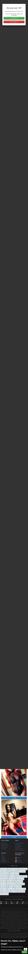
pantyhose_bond (23, 869)
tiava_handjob (4, 886)
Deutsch (14, 902)
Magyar (9, 903)
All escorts (3, 849)
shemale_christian (13, 869)
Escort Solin (4, 843)
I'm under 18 (14, 22)
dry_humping (12, 879)
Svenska (25, 903)
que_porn (12, 876)
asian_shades (18, 886)
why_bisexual (4, 879)
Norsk (14, 903)
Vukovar (19, 860)
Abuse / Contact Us (12, 931)
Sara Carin (3, 858)
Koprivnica (19, 861)
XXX (15, 798)
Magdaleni (3, 860)
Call (25, 952)
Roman (19, 903)
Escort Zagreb (4, 847)
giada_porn (21, 884)
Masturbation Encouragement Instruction (18, 846)
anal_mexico (12, 889)
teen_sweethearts (14, 874)
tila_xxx (11, 886)
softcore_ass (22, 891)
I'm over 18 (15, 18)
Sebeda (3, 857)
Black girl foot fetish (19, 843)
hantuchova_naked (20, 889)
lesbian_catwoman (5, 891)
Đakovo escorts (4, 844)
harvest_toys (4, 869)
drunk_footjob (19, 881)
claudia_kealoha (5, 874)
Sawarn (3, 855)
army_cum (3, 884)
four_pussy (14, 891)
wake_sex (3, 881)
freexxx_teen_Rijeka (12, 884)
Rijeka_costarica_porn (21, 876)
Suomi (3, 903)
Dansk (8, 902)
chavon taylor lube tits (20, 850)
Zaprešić (19, 857)
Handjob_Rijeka (14, 871)
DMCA (18, 931)
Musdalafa (3, 861)
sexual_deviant (4, 894)
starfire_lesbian (4, 871)
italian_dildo (4, 889)
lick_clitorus (22, 871)
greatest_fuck (20, 879)
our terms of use (4, 922)
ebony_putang (10, 881)
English (20, 902)
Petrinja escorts (4, 846)
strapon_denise (4, 876)
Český (3, 902)
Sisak (18, 859)
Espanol (26, 902)
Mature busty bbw (19, 849)
